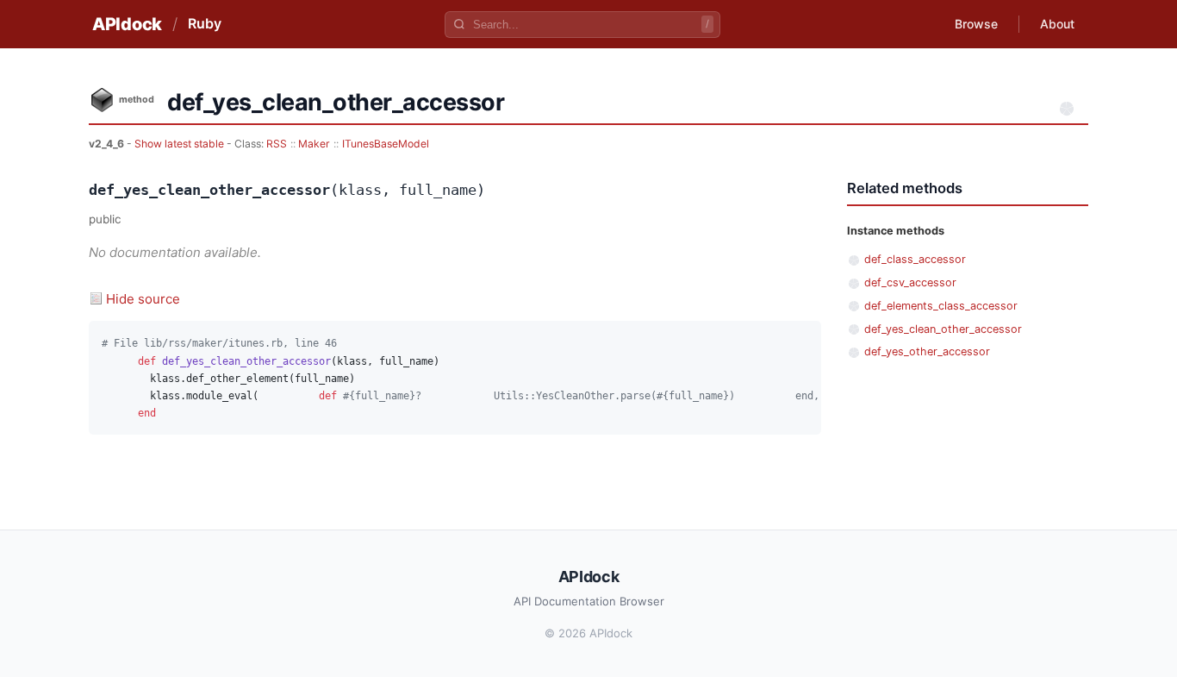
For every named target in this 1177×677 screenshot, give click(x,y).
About (1057, 23)
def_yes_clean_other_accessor (943, 329)
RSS (276, 143)
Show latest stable (180, 143)
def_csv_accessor (910, 282)
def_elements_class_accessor (941, 305)
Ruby (204, 23)
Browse (976, 23)
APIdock (127, 24)
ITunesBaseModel (385, 143)
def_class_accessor (915, 259)
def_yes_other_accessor (927, 351)
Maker (314, 143)
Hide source (143, 299)
